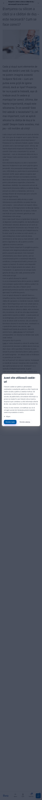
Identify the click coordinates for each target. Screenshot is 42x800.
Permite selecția (25, 422)
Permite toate (10, 422)
